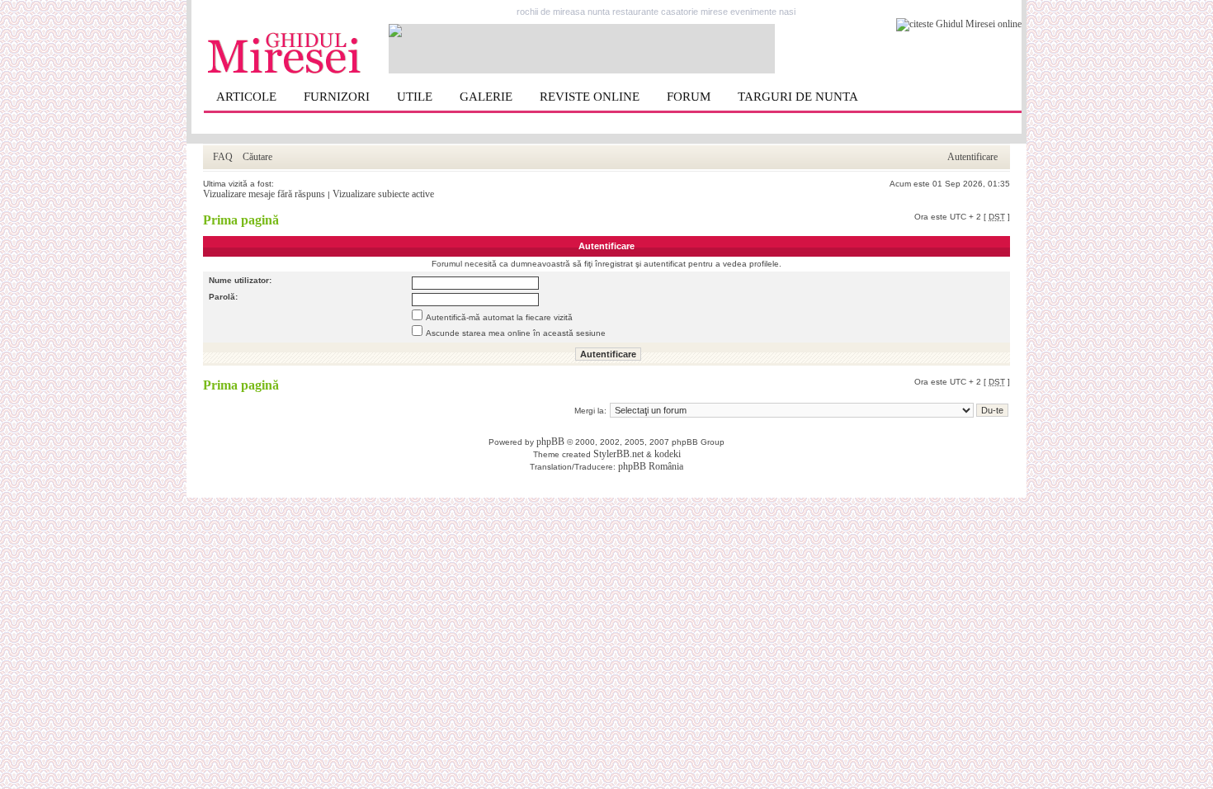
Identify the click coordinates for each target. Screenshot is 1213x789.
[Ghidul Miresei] (284, 71)
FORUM (688, 96)
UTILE (414, 96)
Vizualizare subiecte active (383, 194)
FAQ (223, 157)
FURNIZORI (337, 96)
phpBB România (650, 466)
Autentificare (972, 157)
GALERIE (486, 96)
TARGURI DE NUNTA (798, 96)
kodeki (667, 454)
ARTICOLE (246, 96)
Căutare (257, 157)
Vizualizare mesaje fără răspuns (264, 194)
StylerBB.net (618, 454)
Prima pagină (241, 220)
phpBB (550, 441)
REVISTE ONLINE (590, 96)
